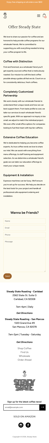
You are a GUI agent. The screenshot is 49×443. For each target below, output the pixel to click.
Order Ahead (24, 359)
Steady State (32, 437)
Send (7, 276)
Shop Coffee (24, 348)
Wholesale (24, 355)
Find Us (24, 352)
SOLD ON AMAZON (24, 416)
